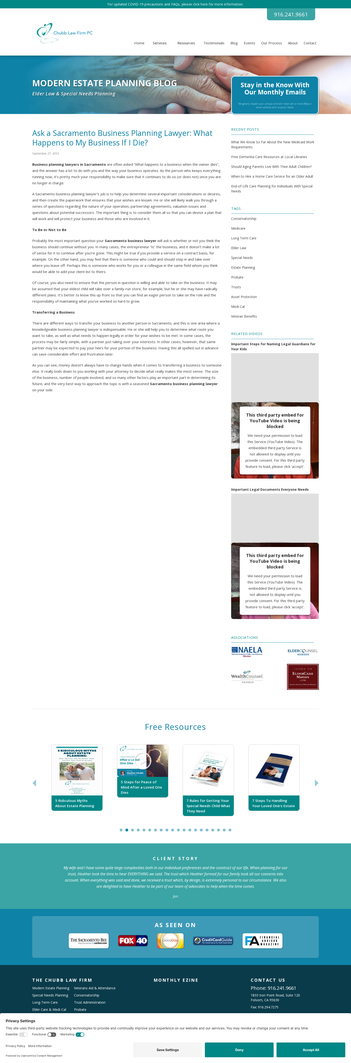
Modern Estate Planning (50, 988)
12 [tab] (186, 832)
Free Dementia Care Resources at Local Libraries (269, 157)
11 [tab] (180, 832)
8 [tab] (162, 832)
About (293, 43)
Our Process (271, 43)
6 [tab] (151, 832)
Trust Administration (90, 1002)
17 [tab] (215, 832)
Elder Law (238, 248)
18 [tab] (220, 832)
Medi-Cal (238, 306)
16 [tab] (209, 832)
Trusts (236, 287)
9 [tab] (168, 832)
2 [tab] (128, 832)
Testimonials (213, 43)
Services (160, 43)
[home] (64, 33)
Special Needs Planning (50, 995)
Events (249, 43)
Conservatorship (243, 218)
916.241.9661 (291, 14)
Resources (186, 43)
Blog (234, 43)
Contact (310, 43)
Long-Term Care (45, 1002)
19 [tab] (226, 832)
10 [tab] (175, 832)
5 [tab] (145, 832)
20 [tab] (232, 832)
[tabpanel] (77, 783)
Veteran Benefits (244, 316)
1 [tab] (122, 832)
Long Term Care (243, 238)
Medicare (238, 228)
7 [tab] (156, 832)
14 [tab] (198, 832)
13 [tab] (192, 832)
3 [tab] (134, 832)
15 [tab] (203, 832)
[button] (159, 43)
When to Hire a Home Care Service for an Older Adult (272, 176)
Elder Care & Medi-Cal (49, 1009)
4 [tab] (139, 832)
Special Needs (242, 257)
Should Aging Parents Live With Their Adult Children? (271, 166)
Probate (237, 277)
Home (139, 43)
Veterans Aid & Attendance (95, 988)
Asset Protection (244, 296)
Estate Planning (243, 267)
